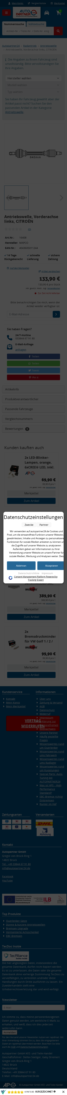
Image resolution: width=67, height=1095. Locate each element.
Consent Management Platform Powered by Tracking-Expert (36, 578)
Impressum (47, 573)
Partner (43, 524)
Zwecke (29, 524)
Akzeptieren (51, 565)
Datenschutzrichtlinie (29, 573)
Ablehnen (21, 565)
